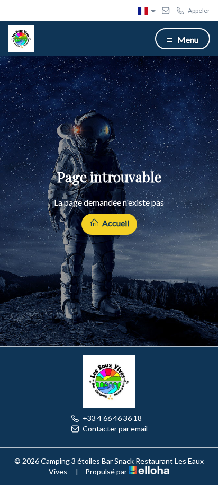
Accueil (115, 223)
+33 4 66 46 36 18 (112, 417)
